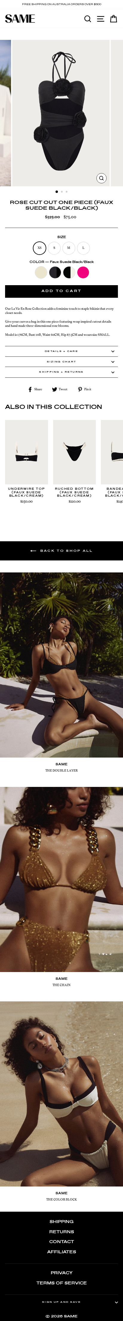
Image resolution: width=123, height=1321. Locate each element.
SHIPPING (61, 1222)
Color (62, 262)
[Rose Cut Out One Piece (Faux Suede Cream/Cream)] (41, 273)
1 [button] (57, 192)
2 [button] (62, 192)
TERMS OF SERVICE (61, 1283)
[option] (61, 4)
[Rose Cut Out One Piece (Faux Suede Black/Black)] (55, 273)
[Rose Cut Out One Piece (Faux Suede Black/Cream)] (69, 273)
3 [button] (67, 192)
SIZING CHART (61, 361)
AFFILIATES (61, 1252)
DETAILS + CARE (61, 351)
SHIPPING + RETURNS (61, 372)
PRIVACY (62, 1273)
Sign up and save (61, 1302)
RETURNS (61, 1232)
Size (61, 237)
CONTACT (61, 1242)
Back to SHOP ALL (66, 551)
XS (39, 248)
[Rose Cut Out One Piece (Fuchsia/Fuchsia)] (83, 273)
